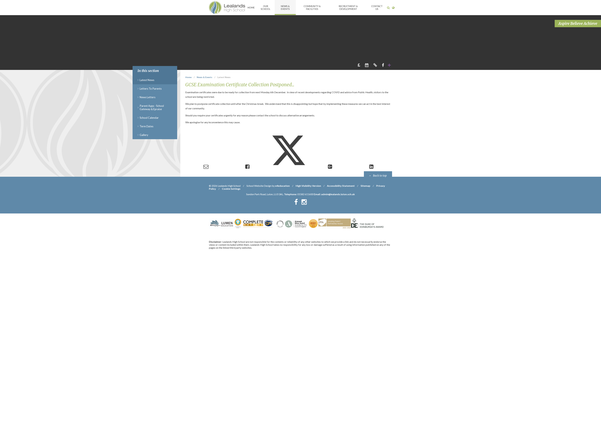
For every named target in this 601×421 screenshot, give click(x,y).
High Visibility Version (308, 185)
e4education (282, 185)
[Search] (388, 7)
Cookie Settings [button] (231, 188)
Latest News (224, 77)
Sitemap (365, 185)
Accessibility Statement (341, 185)
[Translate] (393, 7)
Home (188, 77)
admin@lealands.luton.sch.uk (338, 194)
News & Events (204, 77)
